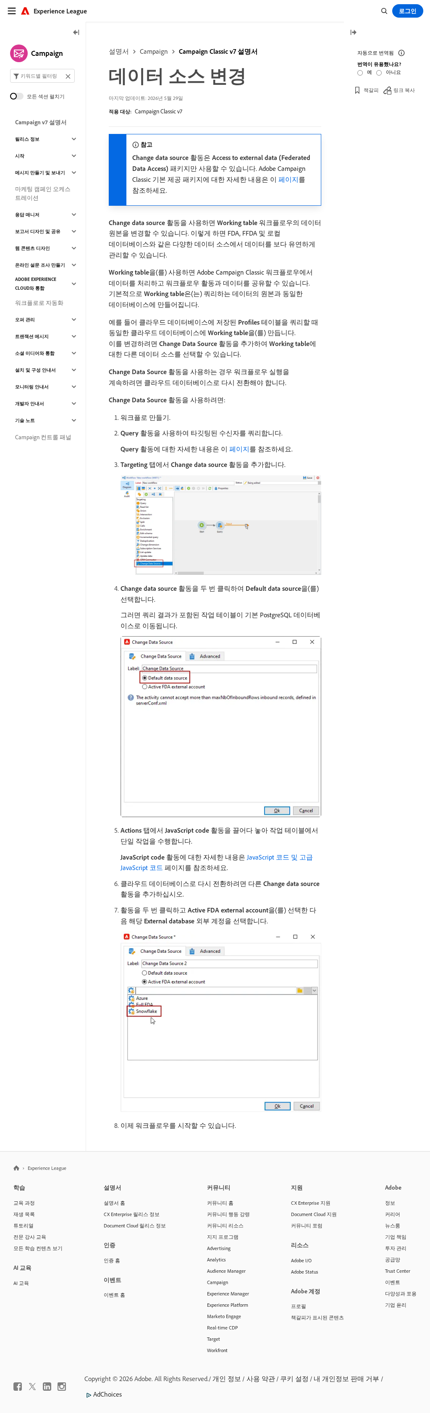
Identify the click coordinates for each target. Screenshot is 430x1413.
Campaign (154, 51)
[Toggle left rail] (76, 33)
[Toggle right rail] (353, 33)
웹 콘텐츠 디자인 (32, 248)
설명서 (119, 51)
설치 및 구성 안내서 (35, 370)
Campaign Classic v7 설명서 (218, 51)
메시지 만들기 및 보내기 (40, 173)
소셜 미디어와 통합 (35, 353)
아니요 (393, 72)
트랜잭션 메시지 (32, 336)
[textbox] (42, 76)
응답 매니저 (27, 215)
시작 (19, 156)
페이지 (288, 179)
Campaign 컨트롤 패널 (43, 437)
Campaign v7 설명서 (41, 122)
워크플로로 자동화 (39, 303)
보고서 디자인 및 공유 (37, 231)
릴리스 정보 (27, 139)
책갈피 (371, 90)
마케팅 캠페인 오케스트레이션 (43, 193)
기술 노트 (25, 420)
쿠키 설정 (294, 1378)
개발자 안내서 (29, 403)
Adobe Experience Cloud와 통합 (35, 283)
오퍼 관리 (25, 319)
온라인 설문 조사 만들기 (40, 265)
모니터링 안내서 (32, 387)
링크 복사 (404, 90)
